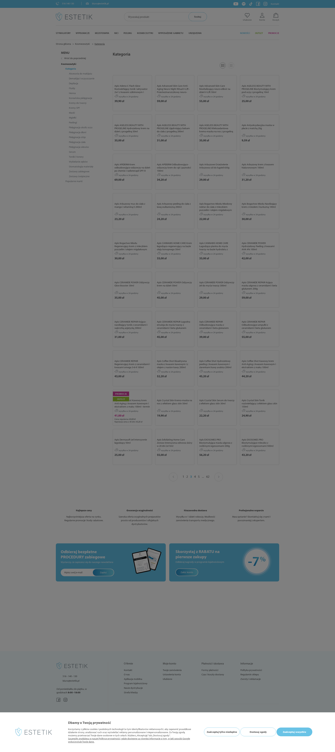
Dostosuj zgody (258, 731)
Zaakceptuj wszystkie (294, 731)
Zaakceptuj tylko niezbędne (222, 731)
